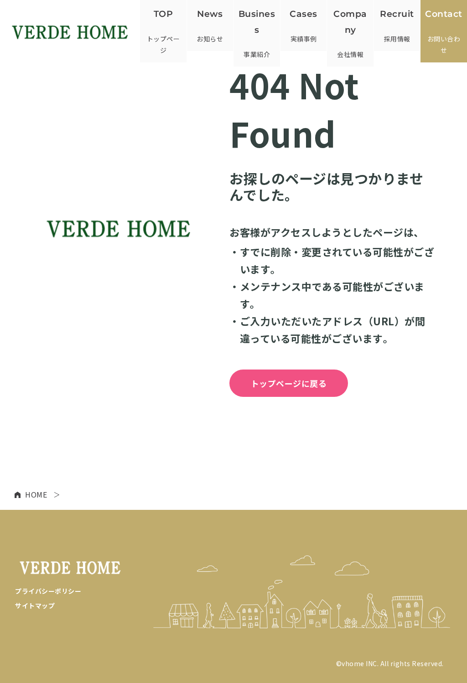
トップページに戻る (289, 383)
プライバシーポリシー (48, 591)
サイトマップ (35, 605)
